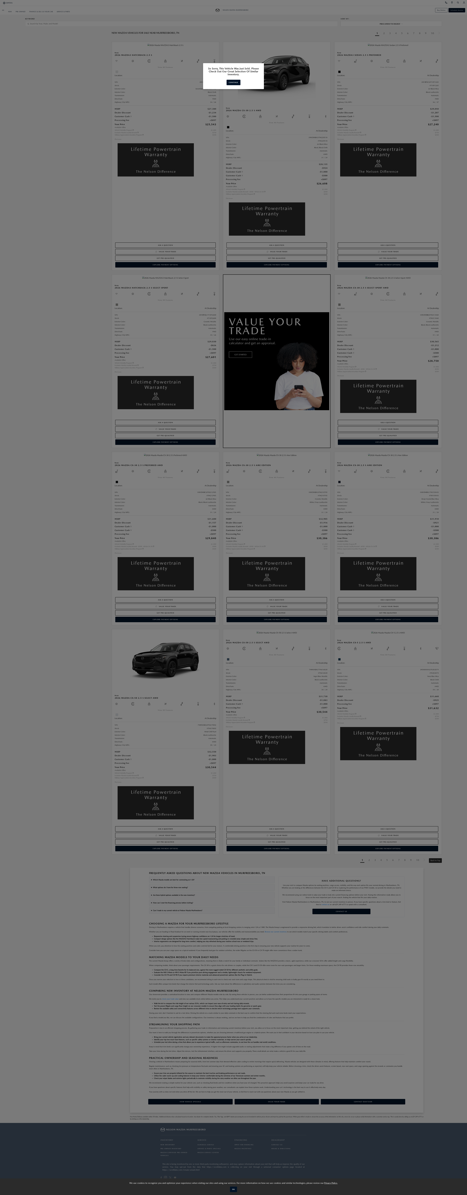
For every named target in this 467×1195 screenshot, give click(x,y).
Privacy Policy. (331, 1183)
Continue (233, 82)
